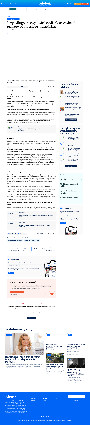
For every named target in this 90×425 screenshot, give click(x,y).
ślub (38, 240)
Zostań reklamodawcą (50, 420)
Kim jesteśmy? (34, 420)
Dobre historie (22, 9)
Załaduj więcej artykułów (71, 119)
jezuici (69, 359)
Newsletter (45, 398)
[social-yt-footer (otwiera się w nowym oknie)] (41, 416)
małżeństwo (27, 240)
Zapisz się (11, 272)
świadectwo (9, 334)
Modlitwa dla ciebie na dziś (69, 199)
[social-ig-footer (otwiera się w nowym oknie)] (48, 416)
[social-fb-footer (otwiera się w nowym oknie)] (43, 416)
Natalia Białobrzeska (22, 30)
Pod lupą (44, 9)
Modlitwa (12, 9)
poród (49, 355)
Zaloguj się (71, 3)
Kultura (49, 9)
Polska (84, 9)
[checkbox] (8, 268)
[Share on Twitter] (50, 86)
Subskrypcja (45, 402)
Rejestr (76, 3)
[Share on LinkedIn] (48, 86)
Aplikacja (44, 400)
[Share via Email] (53, 86)
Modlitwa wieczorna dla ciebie (69, 185)
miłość (33, 240)
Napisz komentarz (31, 317)
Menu (5, 9)
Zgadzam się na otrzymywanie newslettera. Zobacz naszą (24, 269)
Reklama (44, 405)
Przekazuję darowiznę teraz (16, 292)
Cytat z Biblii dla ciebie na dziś (69, 192)
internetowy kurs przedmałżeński (15, 240)
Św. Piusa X (50, 5)
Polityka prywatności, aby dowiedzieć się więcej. (70, 219)
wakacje (69, 334)
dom (48, 334)
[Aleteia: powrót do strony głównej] (45, 3)
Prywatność (69, 420)
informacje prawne (41, 420)
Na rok (55, 398)
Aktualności (56, 9)
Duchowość (30, 9)
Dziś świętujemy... (67, 179)
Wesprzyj (84, 3)
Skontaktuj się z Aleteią (61, 420)
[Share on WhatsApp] (55, 86)
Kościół (62, 9)
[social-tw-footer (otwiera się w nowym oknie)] (46, 416)
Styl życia (37, 9)
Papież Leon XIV (70, 9)
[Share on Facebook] (46, 86)
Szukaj (18, 3)
